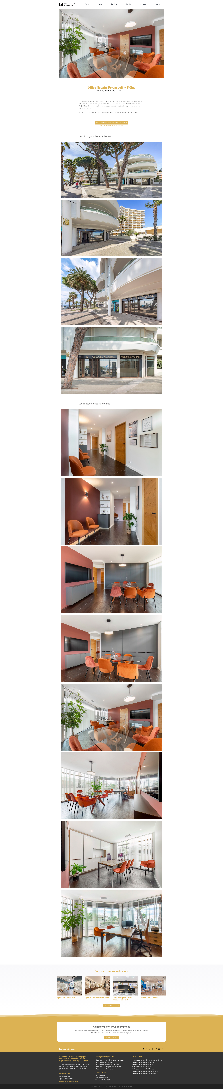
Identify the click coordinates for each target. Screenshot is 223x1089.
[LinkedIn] (149, 1049)
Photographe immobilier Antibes (143, 1062)
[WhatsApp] (152, 1049)
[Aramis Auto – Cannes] (153, 977)
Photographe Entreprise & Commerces (108, 1067)
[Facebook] (143, 1049)
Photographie (100, 1075)
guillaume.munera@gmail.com (69, 1081)
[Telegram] (155, 1049)
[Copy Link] (162, 1049)
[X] (146, 1049)
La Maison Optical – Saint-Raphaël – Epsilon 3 (123, 999)
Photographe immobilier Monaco (143, 1069)
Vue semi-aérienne (101, 1077)
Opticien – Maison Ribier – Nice (97, 998)
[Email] (159, 1049)
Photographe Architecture (104, 1062)
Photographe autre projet (104, 1069)
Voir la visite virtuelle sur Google (111, 125)
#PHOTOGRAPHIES (103, 91)
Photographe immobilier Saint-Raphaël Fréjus (147, 1060)
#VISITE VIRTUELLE (119, 91)
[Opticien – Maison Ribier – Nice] (97, 977)
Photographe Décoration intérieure (107, 1064)
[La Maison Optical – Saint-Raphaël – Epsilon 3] (125, 977)
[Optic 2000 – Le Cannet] (69, 977)
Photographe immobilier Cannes (142, 1064)
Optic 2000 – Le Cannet (66, 998)
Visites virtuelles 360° (102, 1080)
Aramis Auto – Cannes (149, 998)
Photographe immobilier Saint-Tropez (144, 1073)
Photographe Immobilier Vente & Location (109, 1060)
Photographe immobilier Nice (141, 1067)
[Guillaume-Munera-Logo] (68, 3)
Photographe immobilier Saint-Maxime (145, 1071)
